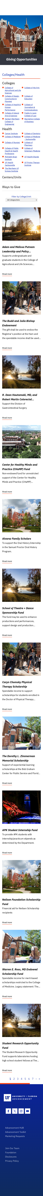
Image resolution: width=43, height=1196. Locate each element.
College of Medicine (13, 137)
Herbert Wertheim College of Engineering (12, 121)
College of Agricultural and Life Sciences (13, 90)
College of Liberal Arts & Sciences (12, 114)
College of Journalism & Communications (31, 107)
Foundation (10, 1152)
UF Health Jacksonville (10, 163)
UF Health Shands (31, 157)
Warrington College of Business (32, 120)
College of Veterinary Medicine (32, 149)
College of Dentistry (32, 133)
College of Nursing (12, 142)
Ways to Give (11, 187)
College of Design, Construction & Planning (12, 99)
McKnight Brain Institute (11, 158)
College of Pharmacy (28, 143)
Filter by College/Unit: (22, 196)
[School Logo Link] (20, 1098)
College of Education (28, 97)
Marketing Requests (15, 1136)
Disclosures (11, 1156)
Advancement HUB (14, 1127)
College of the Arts (31, 88)
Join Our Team (12, 1148)
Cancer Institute (11, 133)
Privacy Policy (12, 1160)
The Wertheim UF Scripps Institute (12, 169)
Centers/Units (11, 177)
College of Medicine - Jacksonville (32, 138)
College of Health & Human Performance (13, 107)
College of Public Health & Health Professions (12, 151)
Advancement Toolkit (15, 1131)
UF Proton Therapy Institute (32, 163)
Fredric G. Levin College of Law (30, 114)
